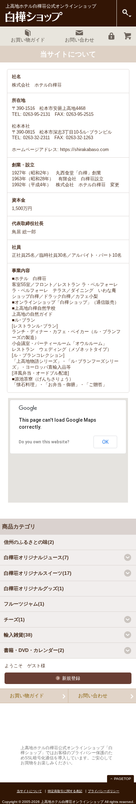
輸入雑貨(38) (18, 635)
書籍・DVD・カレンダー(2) (34, 650)
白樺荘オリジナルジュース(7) (36, 557)
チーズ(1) (14, 619)
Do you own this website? (44, 441)
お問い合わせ (92, 695)
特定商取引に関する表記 (65, 791)
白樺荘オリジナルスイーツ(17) (37, 573)
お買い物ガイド (27, 695)
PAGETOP (122, 779)
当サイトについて (29, 791)
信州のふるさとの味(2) (29, 542)
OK (105, 442)
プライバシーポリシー (103, 791)
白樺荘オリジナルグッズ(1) (34, 588)
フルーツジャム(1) (24, 604)
